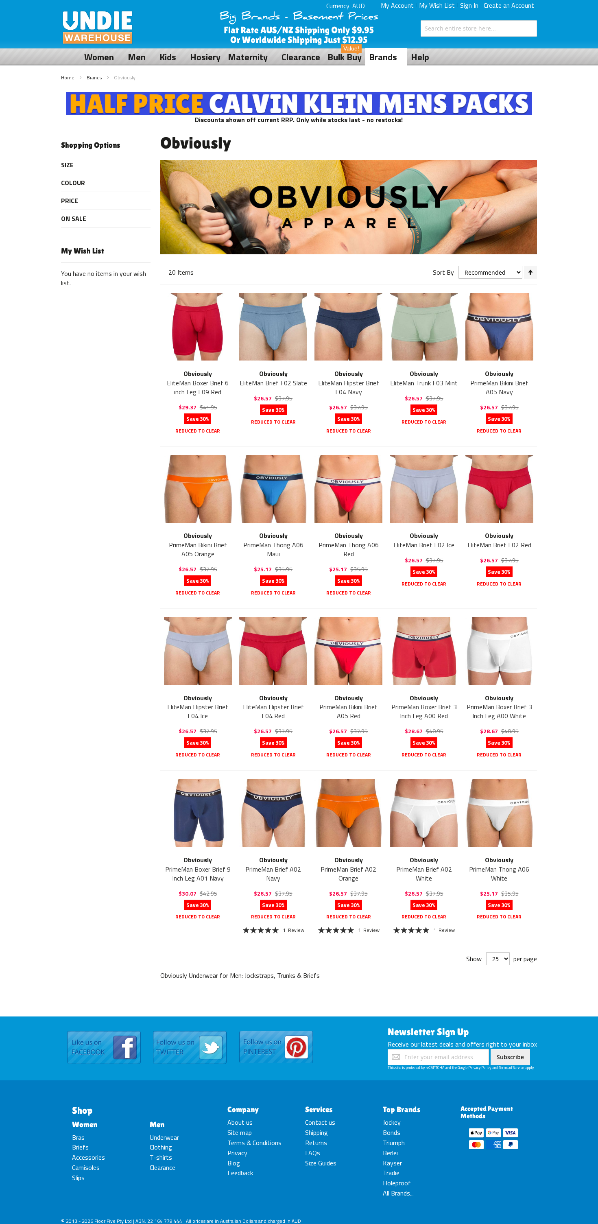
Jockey (392, 1122)
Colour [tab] (73, 183)
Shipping (316, 1132)
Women (84, 1124)
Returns (316, 1143)
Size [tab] (67, 165)
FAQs (312, 1153)
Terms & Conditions (254, 1143)
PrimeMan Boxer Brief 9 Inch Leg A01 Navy (198, 873)
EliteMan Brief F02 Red (499, 545)
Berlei (390, 1153)
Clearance (162, 1167)
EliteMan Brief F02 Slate (273, 383)
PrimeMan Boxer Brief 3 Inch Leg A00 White (499, 711)
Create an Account (509, 5)
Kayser (392, 1163)
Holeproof (397, 1183)
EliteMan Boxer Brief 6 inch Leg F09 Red (198, 387)
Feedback (240, 1173)
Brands (95, 77)
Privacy (237, 1153)
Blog (233, 1163)
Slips (78, 1177)
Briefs (80, 1147)
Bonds (391, 1132)
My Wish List (437, 5)
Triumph (394, 1143)
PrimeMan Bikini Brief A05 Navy (499, 387)
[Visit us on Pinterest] (276, 1031)
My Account (397, 5)
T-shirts (161, 1157)
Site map (239, 1132)
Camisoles (86, 1167)
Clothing (161, 1147)
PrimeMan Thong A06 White (499, 873)
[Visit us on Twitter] (190, 1031)
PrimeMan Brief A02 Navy (273, 873)
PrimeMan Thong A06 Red (349, 549)
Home (68, 77)
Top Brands (402, 1109)
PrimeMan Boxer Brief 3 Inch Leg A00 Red (424, 711)
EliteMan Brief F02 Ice (423, 545)
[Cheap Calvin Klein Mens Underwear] (299, 96)
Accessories (88, 1157)
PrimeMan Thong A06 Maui (273, 549)
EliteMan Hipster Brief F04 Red (273, 711)
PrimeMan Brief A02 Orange (348, 873)
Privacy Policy (479, 1067)
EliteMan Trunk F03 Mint (424, 383)
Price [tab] (69, 200)
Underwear (164, 1137)
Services (319, 1109)
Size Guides (320, 1163)
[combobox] (479, 28)
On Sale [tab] (73, 218)
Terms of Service (511, 1067)
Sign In (469, 5)
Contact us (320, 1122)
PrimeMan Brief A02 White (424, 873)
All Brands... (398, 1193)
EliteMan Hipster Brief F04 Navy (348, 387)
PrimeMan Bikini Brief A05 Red (348, 711)
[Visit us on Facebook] (104, 1031)
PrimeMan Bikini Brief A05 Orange (198, 549)
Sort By (443, 272)
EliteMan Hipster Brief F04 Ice (197, 711)
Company (243, 1109)
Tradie (391, 1173)
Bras (78, 1137)
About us (240, 1122)
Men (157, 1124)
